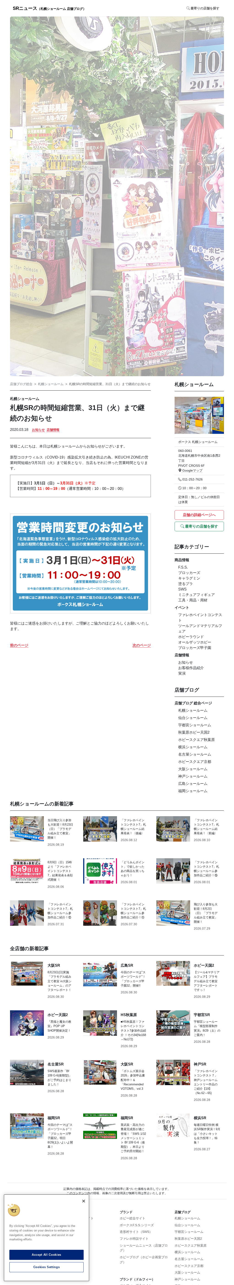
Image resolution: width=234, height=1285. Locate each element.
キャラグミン (189, 578)
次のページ (142, 645)
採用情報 (71, 1225)
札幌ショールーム (51, 384)
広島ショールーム (192, 784)
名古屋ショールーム (194, 754)
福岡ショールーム (192, 791)
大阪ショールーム (192, 769)
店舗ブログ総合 (21, 384)
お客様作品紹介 (191, 668)
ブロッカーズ (189, 573)
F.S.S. (183, 567)
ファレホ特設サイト (134, 1238)
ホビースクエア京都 (194, 762)
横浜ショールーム (192, 747)
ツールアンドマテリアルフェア (200, 628)
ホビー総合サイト (132, 1218)
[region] (46, 1237)
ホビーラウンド (191, 637)
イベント (182, 607)
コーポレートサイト (79, 1218)
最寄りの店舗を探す (201, 526)
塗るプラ (185, 584)
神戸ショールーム (192, 776)
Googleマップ (191, 470)
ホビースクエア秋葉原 (196, 740)
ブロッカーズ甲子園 (194, 648)
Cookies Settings (46, 1267)
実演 (182, 673)
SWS (182, 589)
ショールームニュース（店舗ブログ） (144, 1248)
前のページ (19, 645)
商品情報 (182, 560)
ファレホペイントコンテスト (200, 617)
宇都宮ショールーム (194, 725)
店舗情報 (53, 430)
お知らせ (38, 430)
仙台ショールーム (192, 718)
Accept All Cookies (46, 1254)
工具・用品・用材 (192, 600)
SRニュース (49, 8)
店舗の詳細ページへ (199, 515)
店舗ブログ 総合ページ (193, 703)
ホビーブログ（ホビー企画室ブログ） (144, 1259)
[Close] (84, 1201)
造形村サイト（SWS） (136, 1232)
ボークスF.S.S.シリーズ (137, 1225)
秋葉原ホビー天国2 (194, 732)
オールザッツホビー (194, 642)
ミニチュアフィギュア (196, 595)
